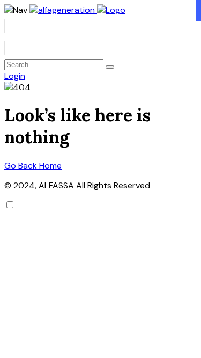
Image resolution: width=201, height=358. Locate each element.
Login (14, 76)
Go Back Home (33, 165)
